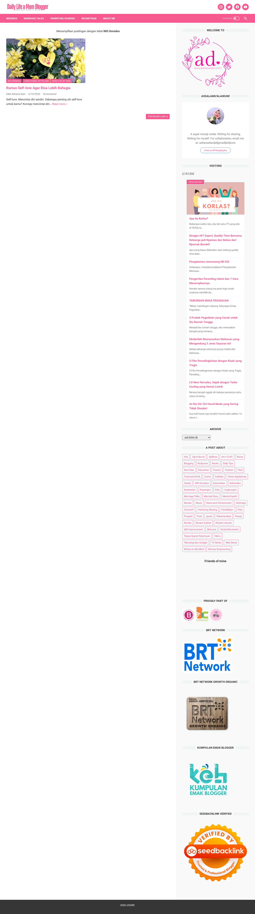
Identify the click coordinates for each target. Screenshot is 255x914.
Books (215, 463)
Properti (188, 516)
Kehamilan (235, 483)
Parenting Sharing (62, 18)
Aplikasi (213, 456)
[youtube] (245, 7)
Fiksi (240, 470)
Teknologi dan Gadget (195, 542)
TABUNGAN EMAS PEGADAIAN (208, 300)
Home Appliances (237, 476)
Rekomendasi (223, 516)
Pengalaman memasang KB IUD (209, 261)
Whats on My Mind (61, 81)
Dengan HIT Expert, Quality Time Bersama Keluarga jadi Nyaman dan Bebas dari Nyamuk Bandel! (215, 240)
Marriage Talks (34, 18)
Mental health (230, 496)
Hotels (187, 483)
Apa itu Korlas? (198, 218)
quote (209, 516)
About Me (109, 18)
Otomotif (189, 509)
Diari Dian (189, 470)
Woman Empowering (219, 549)
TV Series (216, 542)
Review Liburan (223, 522)
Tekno (217, 536)
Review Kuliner (203, 522)
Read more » (59, 104)
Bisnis (240, 456)
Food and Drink (192, 476)
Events (217, 470)
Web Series (231, 542)
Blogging (188, 463)
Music (199, 502)
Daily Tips (228, 463)
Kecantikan (89, 18)
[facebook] (237, 7)
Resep (238, 516)
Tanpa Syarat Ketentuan (36, 81)
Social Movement (229, 529)
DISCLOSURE (127, 905)
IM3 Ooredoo (14, 81)
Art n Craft (227, 456)
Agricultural (198, 456)
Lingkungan (230, 489)
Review (188, 522)
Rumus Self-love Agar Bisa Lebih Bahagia (38, 88)
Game (207, 476)
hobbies (219, 476)
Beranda (11, 18)
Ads (186, 456)
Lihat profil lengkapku (215, 150)
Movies (188, 502)
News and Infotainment (219, 502)
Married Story (211, 496)
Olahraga (241, 502)
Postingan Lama (157, 116)
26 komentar (50, 94)
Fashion (229, 470)
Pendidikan (227, 509)
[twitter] (228, 7)
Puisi (199, 516)
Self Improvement (193, 529)
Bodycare (203, 463)
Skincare (211, 529)
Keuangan (205, 489)
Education (203, 470)
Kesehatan (190, 489)
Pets (239, 509)
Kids (217, 489)
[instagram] (220, 7)
